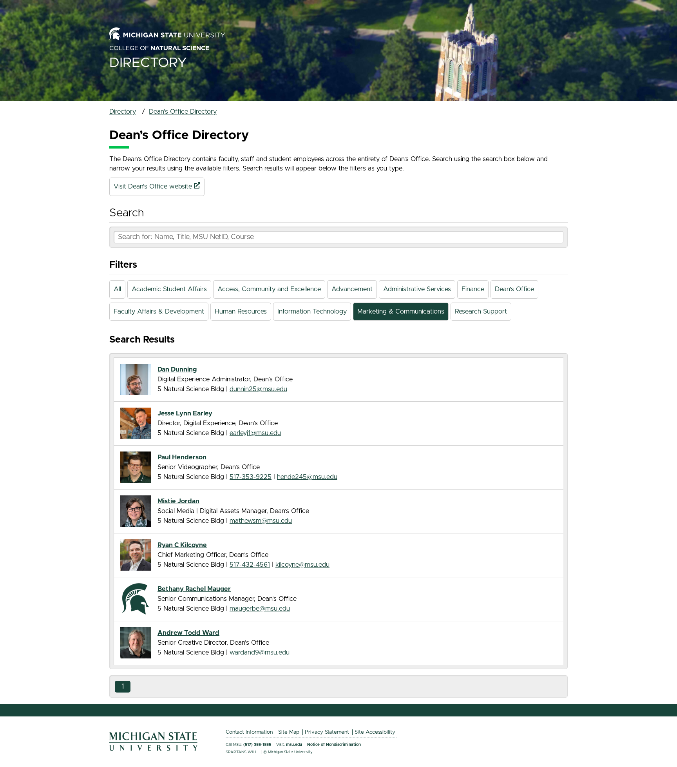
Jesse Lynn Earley (184, 413)
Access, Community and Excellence (269, 289)
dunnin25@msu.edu (258, 389)
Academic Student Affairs (169, 289)
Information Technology (312, 311)
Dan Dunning (177, 369)
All (117, 289)
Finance (473, 289)
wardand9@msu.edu (260, 652)
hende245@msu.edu (307, 477)
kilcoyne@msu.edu (302, 565)
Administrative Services (417, 289)
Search (126, 213)
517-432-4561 (250, 565)
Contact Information (249, 732)
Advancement (352, 289)
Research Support (481, 311)
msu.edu (294, 745)
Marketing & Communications (400, 311)
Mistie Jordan (178, 501)
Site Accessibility (375, 732)
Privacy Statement (327, 732)
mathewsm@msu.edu (261, 521)
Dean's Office (514, 289)
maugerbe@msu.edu (260, 609)
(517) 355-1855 (257, 745)
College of (159, 48)
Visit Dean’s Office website (154, 186)
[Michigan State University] (153, 749)
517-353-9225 (251, 477)
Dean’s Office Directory (183, 112)
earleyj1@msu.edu (255, 433)
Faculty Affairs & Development (159, 311)
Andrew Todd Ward (188, 633)
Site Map (288, 732)
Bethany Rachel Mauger (194, 589)
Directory (148, 63)
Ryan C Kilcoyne (182, 545)
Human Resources (241, 311)
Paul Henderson (181, 457)
